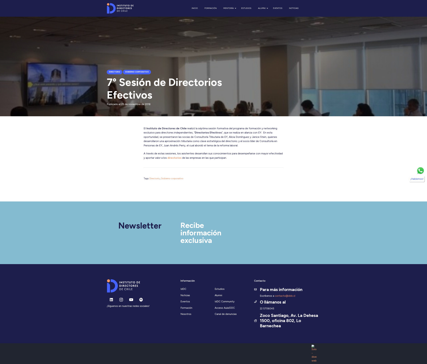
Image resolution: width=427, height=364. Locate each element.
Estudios (220, 288)
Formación (186, 307)
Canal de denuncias (226, 314)
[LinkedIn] (111, 299)
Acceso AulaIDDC (225, 307)
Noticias (185, 295)
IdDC (183, 288)
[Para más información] (257, 290)
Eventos (185, 301)
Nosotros (185, 314)
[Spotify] (141, 299)
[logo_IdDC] (120, 8)
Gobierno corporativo (172, 178)
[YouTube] (131, 299)
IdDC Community (225, 301)
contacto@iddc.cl (285, 295)
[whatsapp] (420, 171)
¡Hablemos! (416, 179)
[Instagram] (121, 299)
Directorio (154, 178)
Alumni (218, 295)
